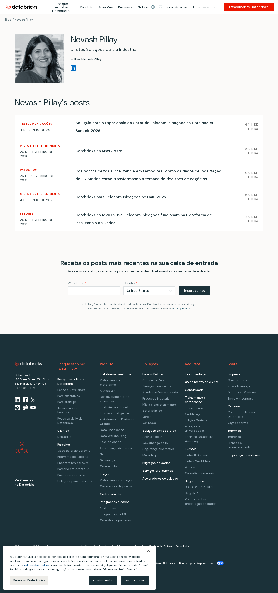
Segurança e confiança (244, 455)
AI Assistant (108, 391)
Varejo (146, 417)
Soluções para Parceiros (74, 481)
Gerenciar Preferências (29, 580)
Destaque (64, 437)
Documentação (196, 374)
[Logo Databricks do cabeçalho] (21, 7)
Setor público (152, 411)
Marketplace (108, 508)
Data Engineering (112, 430)
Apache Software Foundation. (172, 546)
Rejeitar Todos (103, 580)
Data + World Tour (198, 461)
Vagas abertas (238, 423)
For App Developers (71, 390)
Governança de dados (116, 448)
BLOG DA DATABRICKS (200, 487)
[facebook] (25, 399)
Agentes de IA (152, 437)
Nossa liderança (239, 386)
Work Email (77, 283)
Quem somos (237, 380)
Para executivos (68, 396)
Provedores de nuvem (73, 475)
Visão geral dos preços (116, 480)
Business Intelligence (114, 413)
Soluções (105, 7)
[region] (79, 568)
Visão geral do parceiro (74, 451)
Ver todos (149, 423)
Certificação (194, 414)
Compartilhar (109, 466)
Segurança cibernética (158, 449)
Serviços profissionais (158, 471)
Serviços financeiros (156, 386)
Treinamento (194, 408)
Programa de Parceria (72, 457)
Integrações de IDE (113, 514)
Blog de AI (192, 493)
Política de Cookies (37, 565)
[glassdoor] (25, 407)
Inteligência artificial (114, 407)
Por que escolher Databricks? (61, 7)
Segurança (107, 460)
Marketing (149, 455)
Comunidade (194, 390)
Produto (86, 7)
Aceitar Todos (135, 580)
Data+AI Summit (196, 455)
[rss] (17, 407)
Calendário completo (200, 473)
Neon (103, 454)
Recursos (125, 7)
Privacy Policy (181, 308)
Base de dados (110, 442)
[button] (160, 7)
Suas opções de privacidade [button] (197, 563)
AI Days (190, 467)
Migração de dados (156, 463)
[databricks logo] (28, 363)
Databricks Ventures (242, 392)
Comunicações (153, 380)
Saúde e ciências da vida (160, 392)
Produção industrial (156, 398)
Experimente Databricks (248, 7)
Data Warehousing (113, 436)
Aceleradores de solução (160, 478)
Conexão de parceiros (116, 520)
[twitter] (33, 399)
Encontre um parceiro (73, 463)
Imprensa (234, 437)
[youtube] (33, 407)
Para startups (67, 402)
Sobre (143, 7)
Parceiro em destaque (73, 469)
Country (130, 283)
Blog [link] (8, 20)
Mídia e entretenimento (159, 404)
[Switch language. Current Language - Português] (153, 7)
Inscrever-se (194, 290)
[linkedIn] (17, 399)
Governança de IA (155, 443)
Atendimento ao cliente (202, 382)
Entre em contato (206, 7)
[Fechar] (148, 551)
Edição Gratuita (196, 420)
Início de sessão (178, 7)
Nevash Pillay (24, 20)
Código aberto (110, 494)
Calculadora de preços (116, 486)
